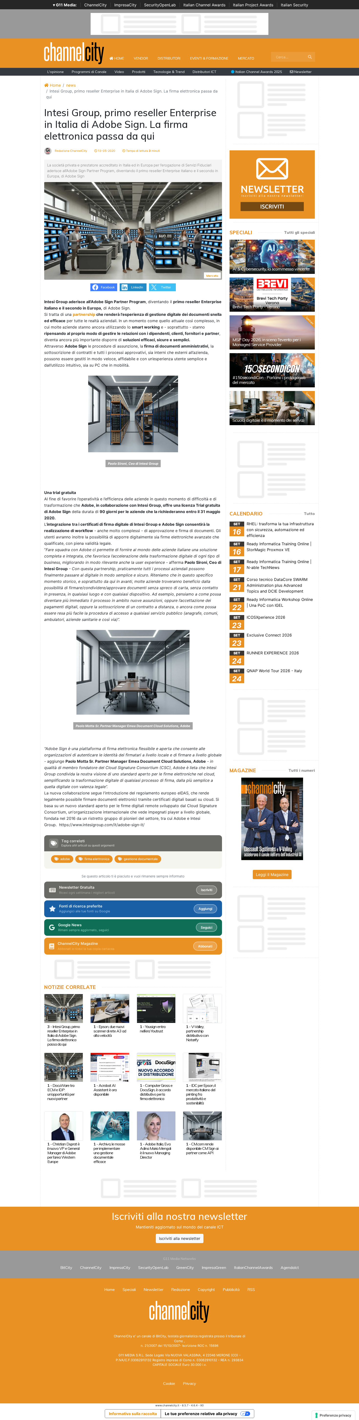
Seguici (206, 927)
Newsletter (302, 72)
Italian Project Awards (253, 4)
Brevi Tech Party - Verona (256, 306)
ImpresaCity (125, 4)
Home (121, 58)
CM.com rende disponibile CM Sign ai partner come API (202, 1148)
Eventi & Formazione (209, 58)
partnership (84, 314)
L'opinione (55, 72)
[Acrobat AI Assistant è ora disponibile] (110, 1066)
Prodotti (138, 72)
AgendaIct (290, 1267)
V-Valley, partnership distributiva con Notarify (197, 1033)
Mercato (246, 58)
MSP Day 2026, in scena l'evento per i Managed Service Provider (266, 342)
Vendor (141, 58)
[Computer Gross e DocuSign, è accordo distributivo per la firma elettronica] (156, 1066)
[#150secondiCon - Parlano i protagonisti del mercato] (272, 370)
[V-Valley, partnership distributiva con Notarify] (202, 1008)
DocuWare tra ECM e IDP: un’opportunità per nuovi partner (60, 1092)
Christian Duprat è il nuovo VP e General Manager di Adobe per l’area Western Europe (63, 1153)
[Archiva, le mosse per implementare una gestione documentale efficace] (110, 1125)
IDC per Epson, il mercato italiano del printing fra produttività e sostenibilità (200, 1094)
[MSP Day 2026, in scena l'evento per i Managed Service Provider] (272, 332)
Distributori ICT (204, 72)
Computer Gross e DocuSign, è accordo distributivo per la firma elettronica (156, 1092)
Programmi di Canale (89, 72)
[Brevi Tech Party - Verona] (272, 295)
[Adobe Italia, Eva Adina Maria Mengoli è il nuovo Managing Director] (156, 1125)
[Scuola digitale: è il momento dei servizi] (272, 408)
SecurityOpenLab (160, 4)
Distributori (169, 58)
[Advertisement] (179, 1188)
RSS (251, 1289)
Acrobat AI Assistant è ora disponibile (105, 1090)
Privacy (189, 1383)
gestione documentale (141, 859)
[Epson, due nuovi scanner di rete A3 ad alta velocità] (110, 1008)
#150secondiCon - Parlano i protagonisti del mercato (269, 380)
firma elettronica (96, 859)
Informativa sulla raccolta (133, 1413)
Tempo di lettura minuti (142, 151)
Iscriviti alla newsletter (179, 1238)
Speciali (129, 1289)
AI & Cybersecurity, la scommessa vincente (271, 269)
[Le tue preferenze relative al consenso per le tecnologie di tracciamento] (333, 1415)
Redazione (180, 1289)
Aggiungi (205, 909)
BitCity (66, 1267)
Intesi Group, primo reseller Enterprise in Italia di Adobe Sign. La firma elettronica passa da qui (63, 1035)
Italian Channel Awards (204, 4)
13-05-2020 (106, 151)
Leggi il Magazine (272, 874)
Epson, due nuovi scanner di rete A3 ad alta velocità (110, 1031)
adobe (65, 859)
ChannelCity (95, 4)
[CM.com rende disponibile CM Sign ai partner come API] (202, 1125)
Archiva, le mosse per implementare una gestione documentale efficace (109, 1153)
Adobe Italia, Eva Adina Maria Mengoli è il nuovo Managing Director (155, 1151)
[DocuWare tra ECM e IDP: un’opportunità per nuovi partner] (63, 1066)
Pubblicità (231, 1289)
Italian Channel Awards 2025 (258, 72)
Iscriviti (206, 890)
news (71, 85)
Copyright (206, 1289)
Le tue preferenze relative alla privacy (201, 1413)
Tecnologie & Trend (169, 72)
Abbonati (205, 946)
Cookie (169, 1383)
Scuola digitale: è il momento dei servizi (268, 420)
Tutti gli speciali (299, 232)
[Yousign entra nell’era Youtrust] (156, 1008)
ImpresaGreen (214, 1267)
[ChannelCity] (74, 52)
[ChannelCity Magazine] (272, 818)
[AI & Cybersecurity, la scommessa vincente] (272, 257)
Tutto (309, 513)
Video (119, 72)
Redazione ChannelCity (70, 151)
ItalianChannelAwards (253, 1267)
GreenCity (185, 1267)
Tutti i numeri (301, 770)
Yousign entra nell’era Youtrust (152, 1028)
